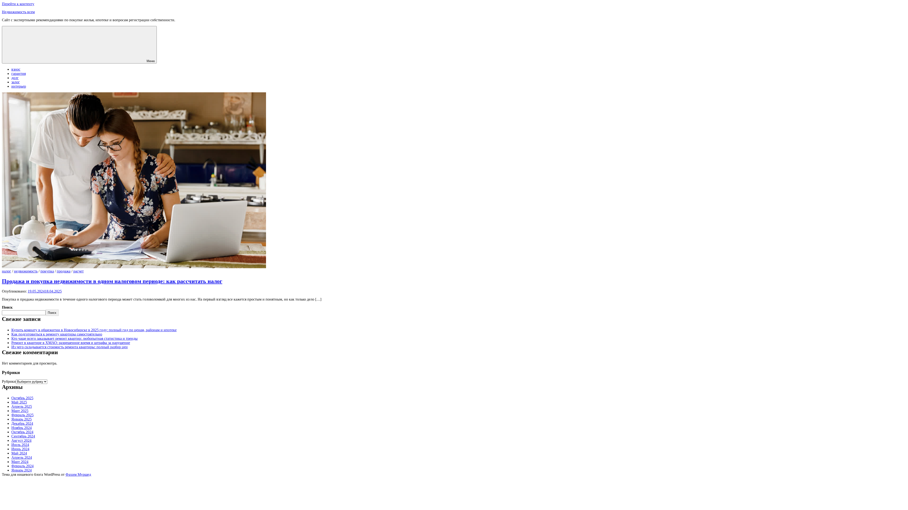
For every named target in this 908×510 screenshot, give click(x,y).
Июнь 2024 (20, 449)
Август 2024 (21, 440)
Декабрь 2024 (22, 423)
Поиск (7, 307)
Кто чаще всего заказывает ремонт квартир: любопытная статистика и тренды (74, 338)
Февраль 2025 (22, 415)
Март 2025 (19, 411)
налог (6, 271)
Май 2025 (19, 402)
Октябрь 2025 (22, 398)
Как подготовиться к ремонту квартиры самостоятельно (56, 334)
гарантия (18, 74)
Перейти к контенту (18, 4)
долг (15, 78)
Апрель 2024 (21, 457)
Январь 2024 (21, 470)
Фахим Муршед (78, 474)
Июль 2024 (20, 445)
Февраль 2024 (22, 466)
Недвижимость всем (18, 12)
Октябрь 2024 (22, 432)
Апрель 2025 (21, 406)
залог (15, 82)
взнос (15, 69)
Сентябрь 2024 (23, 436)
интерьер (18, 86)
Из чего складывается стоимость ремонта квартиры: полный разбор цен (69, 347)
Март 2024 (19, 462)
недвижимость (26, 271)
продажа (63, 271)
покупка (47, 271)
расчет (78, 271)
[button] (79, 45)
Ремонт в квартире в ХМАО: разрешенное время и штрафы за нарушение (70, 343)
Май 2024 (19, 453)
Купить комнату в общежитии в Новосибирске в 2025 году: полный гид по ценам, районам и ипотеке (94, 330)
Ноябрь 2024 (21, 428)
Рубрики (9, 381)
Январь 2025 (21, 419)
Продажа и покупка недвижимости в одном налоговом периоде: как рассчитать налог (112, 281)
